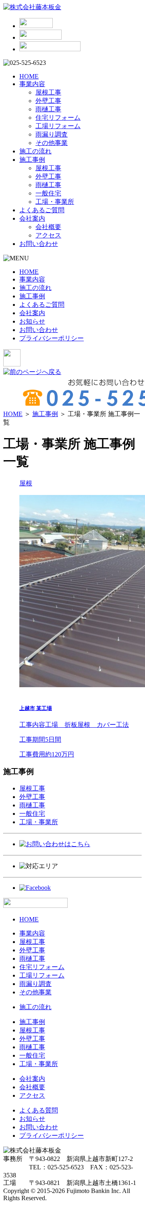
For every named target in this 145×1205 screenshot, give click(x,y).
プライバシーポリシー (51, 338)
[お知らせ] (36, 25)
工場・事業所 (54, 201)
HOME (29, 76)
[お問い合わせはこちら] (54, 844)
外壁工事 (48, 100)
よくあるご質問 (41, 210)
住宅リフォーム (58, 117)
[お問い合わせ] (40, 37)
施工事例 (32, 159)
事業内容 (32, 83)
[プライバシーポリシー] (50, 49)
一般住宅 (48, 193)
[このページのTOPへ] (35, 905)
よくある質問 (38, 1110)
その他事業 (51, 142)
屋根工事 (48, 92)
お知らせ (32, 321)
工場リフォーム (58, 126)
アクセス (48, 235)
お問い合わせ (38, 243)
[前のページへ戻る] (32, 371)
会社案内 (32, 218)
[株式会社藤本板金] (32, 7)
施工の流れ (35, 151)
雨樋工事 (48, 109)
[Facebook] (35, 887)
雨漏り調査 (51, 134)
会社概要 (48, 226)
